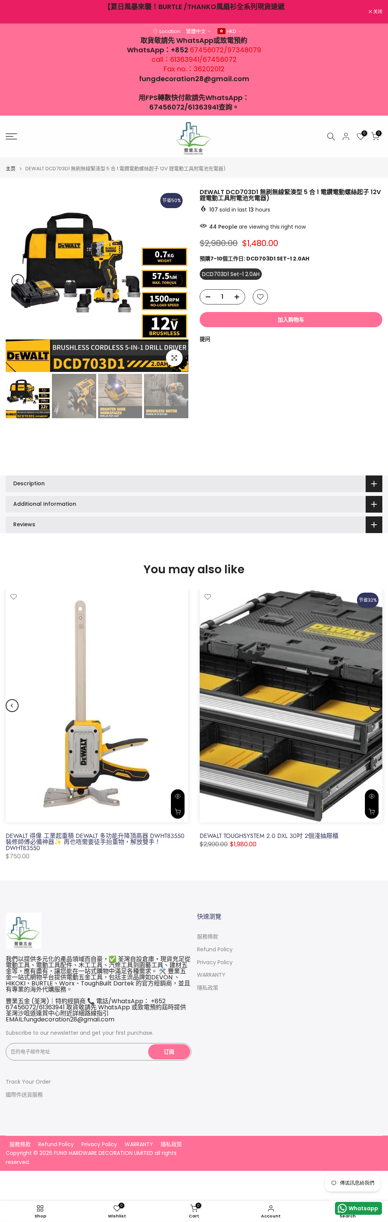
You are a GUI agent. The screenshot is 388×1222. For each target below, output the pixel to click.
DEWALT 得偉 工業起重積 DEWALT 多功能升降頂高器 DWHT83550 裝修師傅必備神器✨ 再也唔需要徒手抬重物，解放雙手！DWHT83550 (95, 841)
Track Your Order (28, 1082)
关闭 (14, 11)
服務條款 (207, 936)
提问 (205, 339)
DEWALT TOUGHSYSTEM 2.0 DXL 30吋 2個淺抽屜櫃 (269, 835)
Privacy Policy (215, 962)
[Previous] (17, 280)
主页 (11, 168)
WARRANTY (211, 975)
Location (170, 31)
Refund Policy (215, 949)
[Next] (176, 280)
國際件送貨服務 (24, 1094)
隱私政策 (207, 987)
